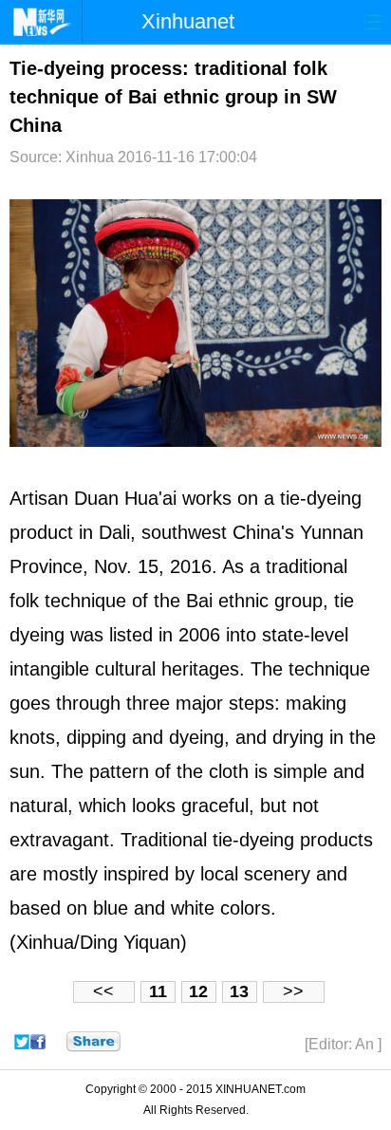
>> (293, 991)
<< (103, 991)
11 (158, 991)
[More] (93, 1041)
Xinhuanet (187, 21)
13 (239, 991)
